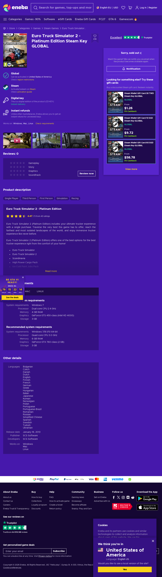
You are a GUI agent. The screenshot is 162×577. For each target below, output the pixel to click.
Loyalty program (39, 505)
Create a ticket (55, 505)
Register (153, 8)
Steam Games (51, 28)
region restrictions (25, 80)
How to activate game (59, 501)
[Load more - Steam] (6, 88)
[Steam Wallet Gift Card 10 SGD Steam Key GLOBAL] (131, 127)
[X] (118, 497)
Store (12, 28)
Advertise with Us (102, 501)
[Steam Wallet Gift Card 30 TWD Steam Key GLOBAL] (131, 102)
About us (7, 497)
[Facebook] (113, 497)
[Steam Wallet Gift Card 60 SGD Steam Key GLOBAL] (131, 152)
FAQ (51, 497)
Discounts (35, 509)
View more (131, 169)
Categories (24, 28)
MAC (27, 291)
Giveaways (77, 501)
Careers (6, 505)
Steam (33, 89)
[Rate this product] (17, 216)
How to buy (36, 497)
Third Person (29, 198)
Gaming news (78, 497)
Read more (51, 271)
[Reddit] (132, 497)
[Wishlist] (123, 7)
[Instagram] (123, 497)
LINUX (40, 291)
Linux (25, 449)
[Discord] (128, 497)
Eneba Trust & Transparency (16, 509)
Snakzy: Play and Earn (82, 509)
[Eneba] (15, 7)
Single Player (11, 198)
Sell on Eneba (100, 497)
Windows (28, 444)
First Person (46, 198)
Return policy (55, 509)
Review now (87, 173)
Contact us (8, 501)
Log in (143, 8)
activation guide (24, 92)
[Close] (153, 540)
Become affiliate (79, 505)
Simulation (62, 198)
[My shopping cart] (130, 7)
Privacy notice (45, 556)
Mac (25, 447)
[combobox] (62, 7)
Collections (36, 501)
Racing (75, 198)
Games (36, 28)
